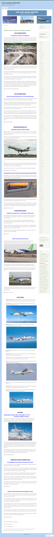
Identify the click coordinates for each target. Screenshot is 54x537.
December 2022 (42, 91)
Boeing (25, 528)
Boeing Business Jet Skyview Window (31, 528)
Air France (46, 255)
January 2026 (41, 53)
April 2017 (41, 188)
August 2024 (41, 65)
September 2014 (42, 229)
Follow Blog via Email (43, 237)
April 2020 (41, 137)
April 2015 (41, 222)
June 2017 (41, 186)
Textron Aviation (44, 287)
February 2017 (41, 191)
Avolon (41, 261)
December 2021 (42, 109)
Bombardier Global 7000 (7, 529)
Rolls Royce (42, 282)
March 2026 (41, 50)
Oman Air (41, 280)
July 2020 (41, 132)
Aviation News (8, 528)
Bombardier (46, 265)
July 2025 (41, 60)
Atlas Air (45, 259)
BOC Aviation (45, 261)
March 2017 (41, 189)
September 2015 (42, 214)
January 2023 (41, 89)
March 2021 (41, 120)
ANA (20, 528)
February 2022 (41, 106)
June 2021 (41, 117)
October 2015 (41, 212)
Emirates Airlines (45, 270)
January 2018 (41, 178)
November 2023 (42, 73)
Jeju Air (45, 275)
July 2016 (41, 201)
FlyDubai (41, 273)
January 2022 (41, 107)
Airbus (18, 528)
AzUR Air (23, 528)
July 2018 (41, 168)
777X (40, 254)
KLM (48, 275)
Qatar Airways (10, 530)
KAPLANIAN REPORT (11, 3)
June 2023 (41, 81)
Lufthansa (46, 276)
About (6, 8)
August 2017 (41, 183)
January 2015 (41, 225)
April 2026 (41, 48)
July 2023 (41, 79)
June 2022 (41, 99)
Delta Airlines (15, 529)
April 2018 (41, 173)
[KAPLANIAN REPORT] (27, 17)
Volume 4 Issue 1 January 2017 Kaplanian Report (17, 30)
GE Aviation (45, 273)
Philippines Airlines (6, 530)
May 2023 (41, 83)
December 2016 (42, 194)
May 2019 (41, 155)
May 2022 (41, 101)
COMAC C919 (11, 529)
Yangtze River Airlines (17, 530)
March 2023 (41, 86)
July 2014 (41, 232)
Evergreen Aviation (19, 529)
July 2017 (41, 184)
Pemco (32, 529)
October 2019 (41, 147)
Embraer (45, 269)
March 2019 (41, 158)
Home (3, 8)
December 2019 (42, 143)
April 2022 (41, 102)
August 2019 (41, 150)
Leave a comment (22, 530)
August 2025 (41, 58)
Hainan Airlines (45, 274)
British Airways (42, 266)
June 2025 (41, 61)
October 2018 (41, 165)
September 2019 (42, 148)
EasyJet (41, 269)
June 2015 (41, 219)
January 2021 (41, 124)
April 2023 (41, 84)
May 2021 (41, 119)
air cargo (41, 255)
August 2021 (41, 114)
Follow (41, 245)
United (43, 289)
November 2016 (42, 196)
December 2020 (42, 125)
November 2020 (42, 127)
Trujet (13, 530)
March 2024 (41, 66)
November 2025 (42, 55)
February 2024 (41, 68)
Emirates (41, 270)
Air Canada (46, 254)
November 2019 (42, 145)
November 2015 (42, 211)
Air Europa (43, 255)
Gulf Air (48, 273)
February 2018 (41, 176)
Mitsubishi (41, 279)
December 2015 (42, 209)
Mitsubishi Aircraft (45, 279)
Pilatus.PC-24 (43, 280)
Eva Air (47, 271)
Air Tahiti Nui (44, 256)
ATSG (21, 528)
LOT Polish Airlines (42, 276)
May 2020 (41, 135)
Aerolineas (13, 528)
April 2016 (41, 204)
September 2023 (42, 76)
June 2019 (41, 153)
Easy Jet (43, 269)
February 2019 (41, 160)
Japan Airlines (42, 275)
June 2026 (41, 45)
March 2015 (41, 224)
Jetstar (47, 275)
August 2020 (41, 130)
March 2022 (41, 104)
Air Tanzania (16, 528)
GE (42, 273)
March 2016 (41, 206)
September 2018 (42, 166)
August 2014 (41, 230)
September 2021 (42, 112)
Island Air (26, 529)
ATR (46, 259)
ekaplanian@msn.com (10, 526)
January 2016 (41, 207)
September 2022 (42, 96)
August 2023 (41, 78)
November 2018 (42, 163)
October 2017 (41, 181)
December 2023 (42, 71)
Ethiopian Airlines (43, 272)
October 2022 (41, 94)
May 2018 (41, 171)
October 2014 (41, 227)
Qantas (43, 281)
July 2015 (41, 217)
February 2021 (41, 122)
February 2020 (41, 140)
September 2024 (42, 63)
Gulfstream (23, 529)
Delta (46, 268)
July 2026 (41, 43)
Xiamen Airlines (42, 292)
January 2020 (41, 142)
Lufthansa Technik (29, 529)
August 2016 (41, 199)
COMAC (44, 268)
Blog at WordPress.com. (27, 534)
